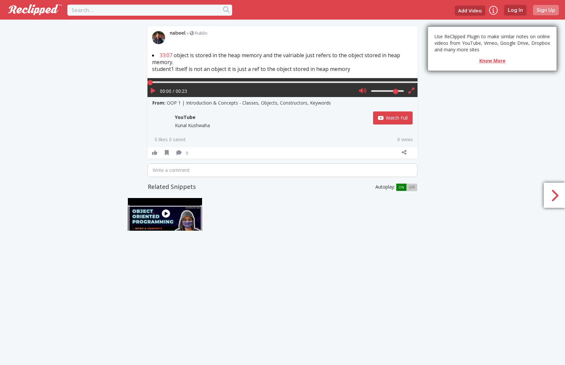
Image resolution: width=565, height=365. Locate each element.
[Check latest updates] (493, 10)
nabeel (177, 33)
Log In (515, 10)
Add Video (470, 10)
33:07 (166, 55)
